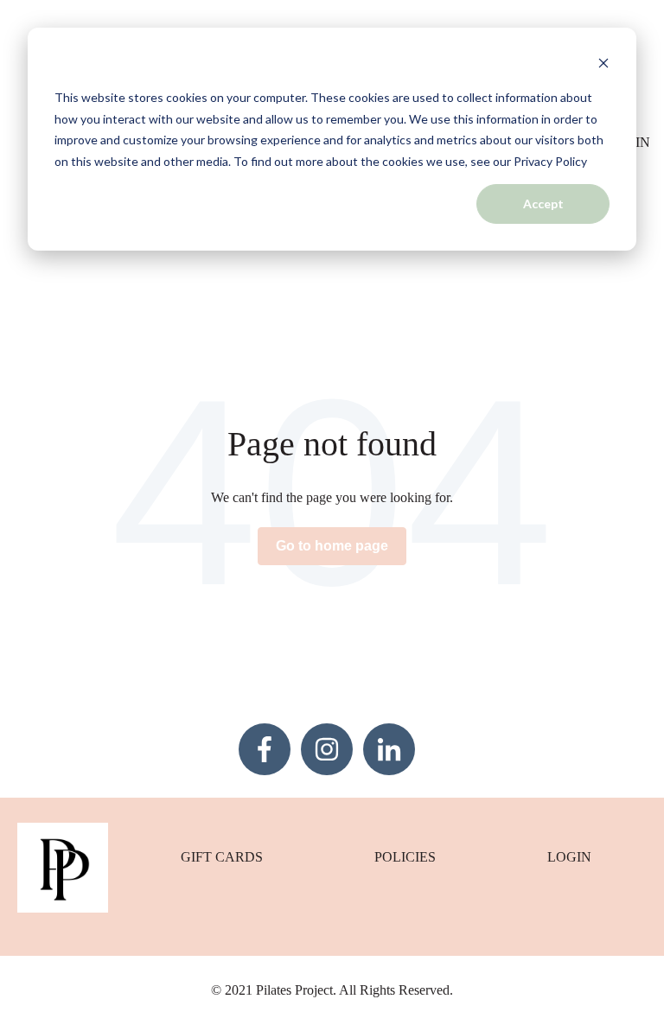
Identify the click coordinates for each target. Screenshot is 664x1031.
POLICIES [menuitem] (405, 857)
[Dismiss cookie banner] (603, 65)
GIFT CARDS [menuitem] (222, 857)
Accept (543, 203)
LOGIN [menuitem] (569, 857)
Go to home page (332, 545)
